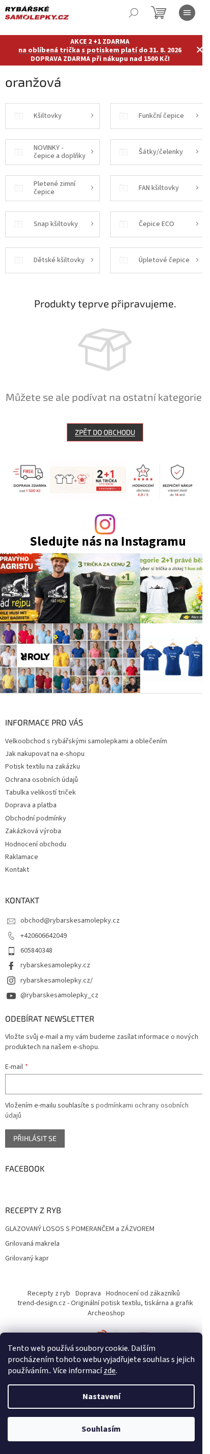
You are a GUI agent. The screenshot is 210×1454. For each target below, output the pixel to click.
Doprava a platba (31, 805)
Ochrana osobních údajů (41, 780)
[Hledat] (133, 13)
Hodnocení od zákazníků (143, 1293)
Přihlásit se (35, 1138)
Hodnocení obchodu (35, 844)
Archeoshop (106, 1313)
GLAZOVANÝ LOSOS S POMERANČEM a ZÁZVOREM (79, 1229)
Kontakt (17, 870)
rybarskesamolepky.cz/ (56, 980)
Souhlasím (101, 1429)
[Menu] (187, 13)
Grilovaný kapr (27, 1258)
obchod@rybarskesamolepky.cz (70, 920)
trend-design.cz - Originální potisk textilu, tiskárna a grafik (105, 1303)
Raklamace (21, 857)
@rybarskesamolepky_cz (59, 995)
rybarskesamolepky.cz (55, 965)
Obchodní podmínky (35, 818)
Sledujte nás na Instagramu (108, 541)
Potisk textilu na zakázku (42, 767)
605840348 (36, 950)
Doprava (88, 1293)
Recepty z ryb (49, 1293)
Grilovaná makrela (32, 1244)
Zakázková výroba (33, 831)
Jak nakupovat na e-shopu (45, 754)
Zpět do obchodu (105, 432)
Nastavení (101, 1396)
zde (109, 1370)
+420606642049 (43, 936)
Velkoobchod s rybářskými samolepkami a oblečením (86, 741)
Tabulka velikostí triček (40, 792)
